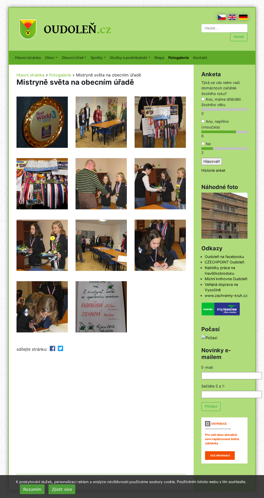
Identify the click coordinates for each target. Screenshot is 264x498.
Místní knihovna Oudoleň (226, 279)
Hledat (239, 37)
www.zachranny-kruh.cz (226, 295)
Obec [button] (49, 57)
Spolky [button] (96, 57)
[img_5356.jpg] (42, 244)
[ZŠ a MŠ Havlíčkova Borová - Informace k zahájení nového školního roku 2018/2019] (224, 215)
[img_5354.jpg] (101, 183)
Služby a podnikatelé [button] (128, 57)
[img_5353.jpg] (160, 121)
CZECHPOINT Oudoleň (224, 262)
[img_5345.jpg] (101, 121)
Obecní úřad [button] (73, 57)
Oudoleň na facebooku (224, 256)
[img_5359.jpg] (160, 244)
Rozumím (32, 489)
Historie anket (213, 170)
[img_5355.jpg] (160, 183)
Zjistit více (62, 489)
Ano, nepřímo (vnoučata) (215, 124)
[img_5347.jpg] (42, 183)
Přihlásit (211, 406)
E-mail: (207, 367)
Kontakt (201, 57)
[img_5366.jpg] (101, 306)
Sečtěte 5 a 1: (213, 386)
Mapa (160, 57)
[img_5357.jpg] (101, 244)
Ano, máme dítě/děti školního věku (221, 102)
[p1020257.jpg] (42, 121)
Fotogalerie (179, 57)
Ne (208, 144)
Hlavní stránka (29, 57)
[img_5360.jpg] (42, 306)
